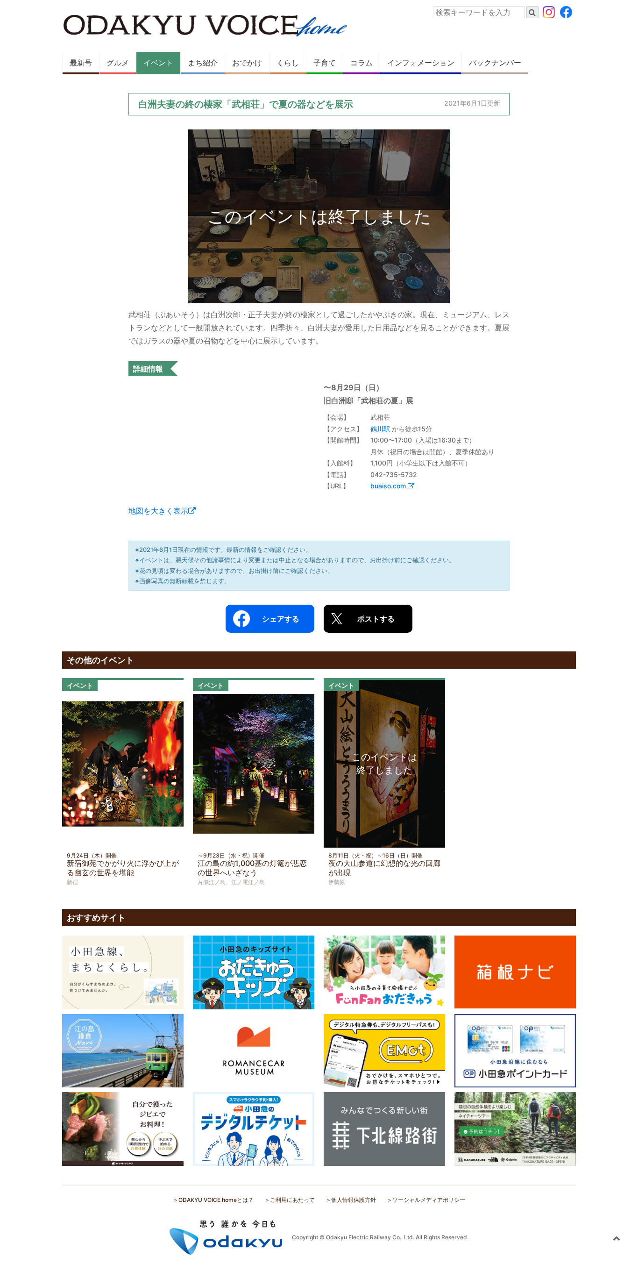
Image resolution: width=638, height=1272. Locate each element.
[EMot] (384, 1050)
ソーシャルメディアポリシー (428, 1199)
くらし (287, 63)
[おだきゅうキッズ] (253, 971)
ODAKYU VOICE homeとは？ (216, 1199)
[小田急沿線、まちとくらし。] (123, 971)
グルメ (117, 63)
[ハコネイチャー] (515, 1128)
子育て (324, 63)
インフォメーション (420, 63)
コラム (361, 63)
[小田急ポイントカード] (515, 1050)
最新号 (81, 63)
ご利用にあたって (292, 1199)
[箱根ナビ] (515, 971)
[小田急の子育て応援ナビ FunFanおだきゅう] (384, 971)
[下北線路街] (384, 1128)
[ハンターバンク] (123, 1128)
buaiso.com (389, 486)
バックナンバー (495, 63)
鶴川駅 (380, 429)
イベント (158, 63)
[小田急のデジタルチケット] (253, 1128)
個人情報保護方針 (353, 1199)
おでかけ (247, 63)
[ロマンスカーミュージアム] (253, 1050)
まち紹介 (203, 63)
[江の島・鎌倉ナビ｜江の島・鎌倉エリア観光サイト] (123, 1050)
